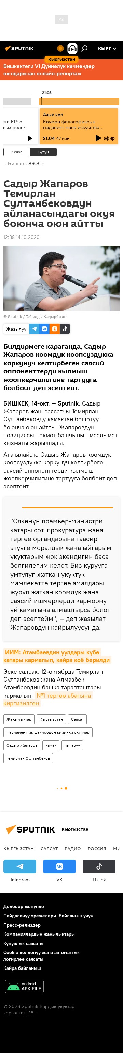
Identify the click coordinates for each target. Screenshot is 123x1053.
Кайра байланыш (22, 968)
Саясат (77, 719)
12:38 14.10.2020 (21, 237)
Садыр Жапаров (21, 745)
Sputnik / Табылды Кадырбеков (37, 316)
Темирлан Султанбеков (28, 758)
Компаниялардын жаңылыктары (39, 934)
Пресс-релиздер (22, 925)
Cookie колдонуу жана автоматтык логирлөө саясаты (41, 955)
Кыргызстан (51, 719)
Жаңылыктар (18, 719)
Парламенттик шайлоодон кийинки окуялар (48, 732)
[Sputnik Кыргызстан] (20, 51)
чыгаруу (72, 745)
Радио (73, 848)
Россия (97, 848)
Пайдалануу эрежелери (29, 916)
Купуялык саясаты (23, 943)
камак (50, 745)
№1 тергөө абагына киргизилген (48, 699)
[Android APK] (24, 987)
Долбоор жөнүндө (23, 906)
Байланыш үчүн (76, 916)
